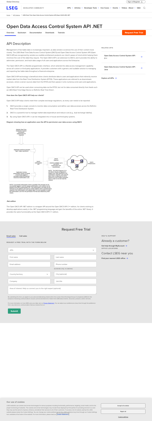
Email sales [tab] (11, 236)
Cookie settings (123, 417)
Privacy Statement (49, 303)
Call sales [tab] (23, 236)
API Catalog (16, 15)
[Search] (144, 8)
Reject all (123, 411)
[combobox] (52, 250)
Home (8, 15)
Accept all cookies (123, 406)
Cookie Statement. (63, 414)
